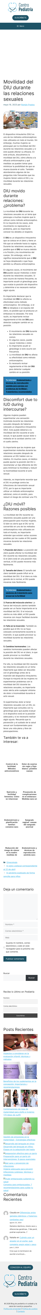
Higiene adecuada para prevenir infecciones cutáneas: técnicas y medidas (18, 1172)
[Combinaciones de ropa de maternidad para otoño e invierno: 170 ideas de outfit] (20, 1099)
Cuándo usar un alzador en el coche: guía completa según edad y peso (23, 1241)
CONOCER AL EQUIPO (20, 1267)
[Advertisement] (20, 51)
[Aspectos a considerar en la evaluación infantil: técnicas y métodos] (20, 1043)
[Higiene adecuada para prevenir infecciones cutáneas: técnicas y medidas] (20, 1165)
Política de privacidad (12, 1309)
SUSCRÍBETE (20, 18)
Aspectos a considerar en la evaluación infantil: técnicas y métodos (16, 1056)
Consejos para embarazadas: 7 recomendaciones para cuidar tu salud (18, 1187)
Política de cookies (29, 1309)
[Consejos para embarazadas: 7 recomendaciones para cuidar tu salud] (20, 1180)
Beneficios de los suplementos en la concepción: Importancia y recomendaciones (19, 1084)
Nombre (6, 998)
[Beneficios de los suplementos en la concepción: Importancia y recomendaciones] (20, 1071)
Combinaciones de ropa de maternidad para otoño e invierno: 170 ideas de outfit (19, 1112)
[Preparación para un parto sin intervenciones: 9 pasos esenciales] (20, 1153)
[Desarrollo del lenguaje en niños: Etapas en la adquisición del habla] (18, 1143)
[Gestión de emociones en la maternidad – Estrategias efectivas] (20, 1126)
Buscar (6, 973)
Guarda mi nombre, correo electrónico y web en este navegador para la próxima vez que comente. (20, 947)
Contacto (21, 1311)
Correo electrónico (10, 1006)
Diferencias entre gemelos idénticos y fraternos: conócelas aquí (23, 1216)
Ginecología (11, 862)
